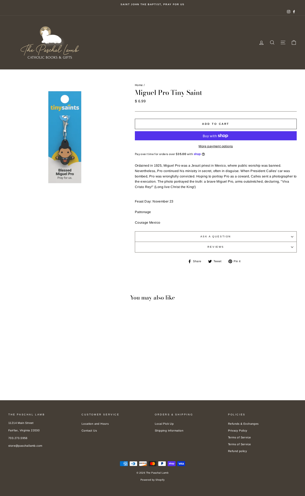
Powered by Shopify (152, 479)
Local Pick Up (164, 423)
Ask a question (215, 236)
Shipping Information (169, 430)
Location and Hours (95, 423)
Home (139, 85)
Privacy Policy (237, 430)
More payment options (216, 146)
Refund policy (237, 451)
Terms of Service (239, 437)
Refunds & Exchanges (243, 423)
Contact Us (89, 430)
